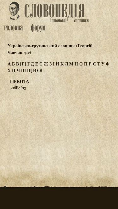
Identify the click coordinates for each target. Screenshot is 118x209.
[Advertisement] (59, 126)
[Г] (23, 63)
